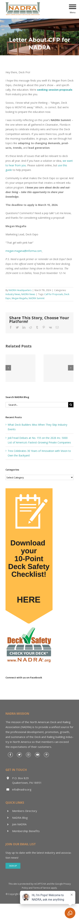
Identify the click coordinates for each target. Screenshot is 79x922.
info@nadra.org (21, 789)
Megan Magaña (20, 298)
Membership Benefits (26, 831)
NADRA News (28, 294)
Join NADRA (19, 824)
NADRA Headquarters (20, 290)
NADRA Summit (36, 298)
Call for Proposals (53, 294)
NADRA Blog (20, 817)
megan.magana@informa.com (24, 251)
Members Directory (24, 811)
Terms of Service (41, 887)
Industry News (13, 294)
